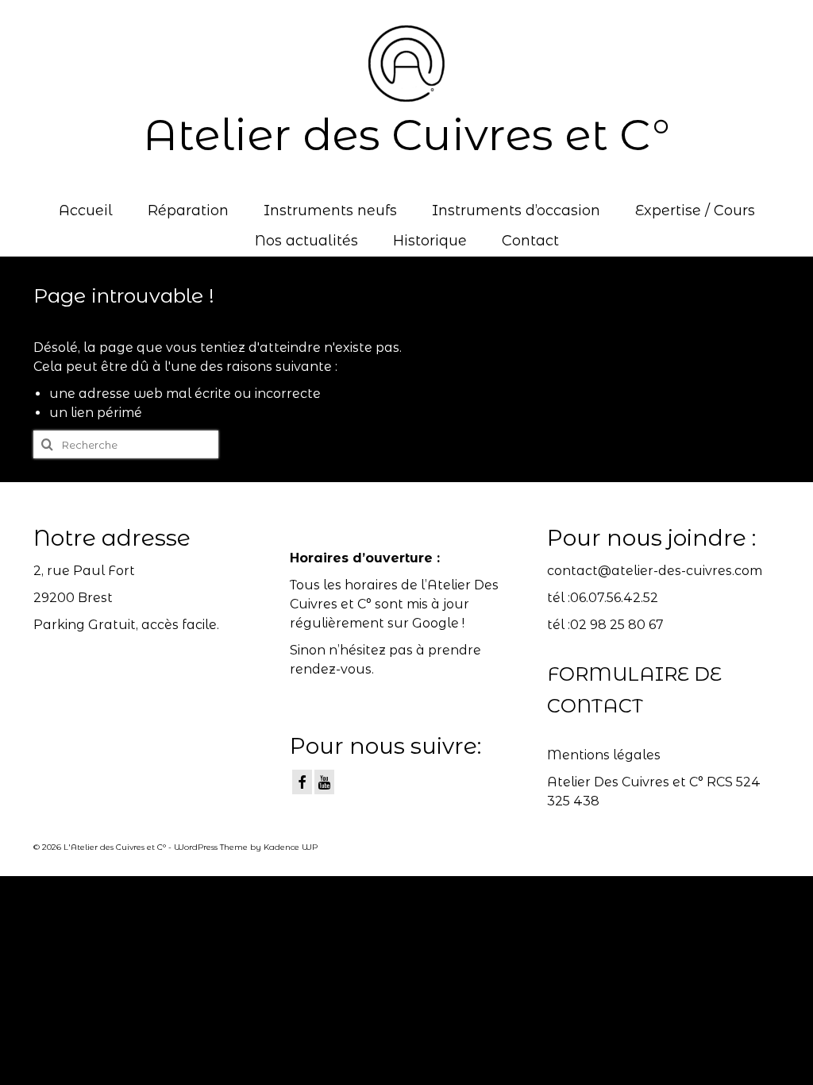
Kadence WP (291, 847)
